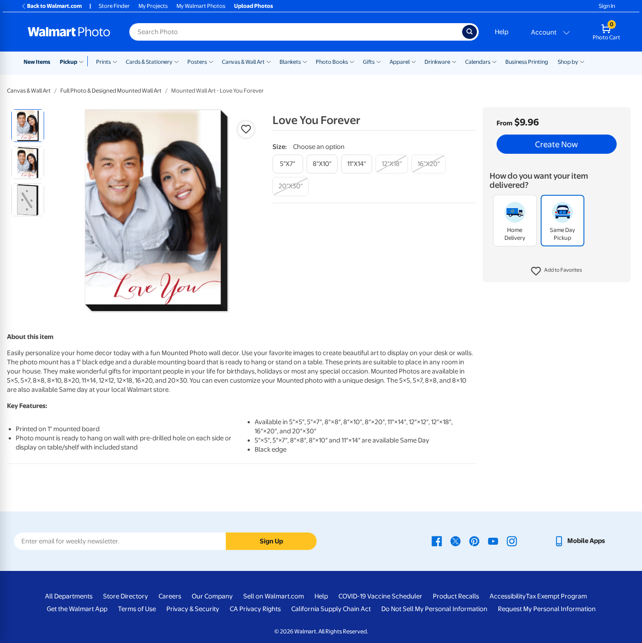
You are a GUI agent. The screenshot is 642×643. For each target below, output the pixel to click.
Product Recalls (456, 596)
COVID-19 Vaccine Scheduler (380, 596)
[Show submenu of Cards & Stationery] (176, 61)
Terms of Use (137, 609)
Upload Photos (253, 6)
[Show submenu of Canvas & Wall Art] (268, 61)
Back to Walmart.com (54, 6)
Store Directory (125, 596)
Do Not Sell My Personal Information (434, 609)
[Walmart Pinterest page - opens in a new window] (474, 541)
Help (501, 32)
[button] (556, 271)
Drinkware (437, 62)
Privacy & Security (192, 609)
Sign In (607, 6)
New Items (37, 62)
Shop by (568, 62)
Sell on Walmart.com (273, 596)
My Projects (153, 6)
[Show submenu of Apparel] (413, 61)
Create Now (556, 144)
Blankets (290, 62)
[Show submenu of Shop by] (582, 61)
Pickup (68, 62)
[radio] (27, 125)
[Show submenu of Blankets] (304, 61)
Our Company (212, 596)
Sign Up (271, 541)
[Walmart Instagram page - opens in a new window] (512, 541)
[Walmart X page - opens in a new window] (455, 541)
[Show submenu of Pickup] (83, 61)
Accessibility (508, 596)
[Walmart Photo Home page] (69, 32)
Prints (103, 62)
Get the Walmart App (77, 609)
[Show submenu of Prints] (114, 61)
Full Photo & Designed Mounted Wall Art (111, 90)
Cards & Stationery (149, 62)
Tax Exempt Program (556, 596)
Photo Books (332, 62)
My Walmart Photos (200, 6)
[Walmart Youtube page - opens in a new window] (493, 541)
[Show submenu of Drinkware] (454, 61)
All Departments (69, 596)
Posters (197, 62)
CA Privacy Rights (255, 609)
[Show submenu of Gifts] (378, 61)
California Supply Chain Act (331, 609)
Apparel (400, 62)
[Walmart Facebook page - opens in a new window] (436, 541)
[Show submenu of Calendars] (494, 61)
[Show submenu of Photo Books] (352, 61)
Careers (170, 596)
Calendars (477, 62)
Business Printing (526, 62)
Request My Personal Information (547, 609)
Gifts (369, 62)
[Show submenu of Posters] (211, 61)
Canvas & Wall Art (243, 62)
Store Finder (114, 6)
